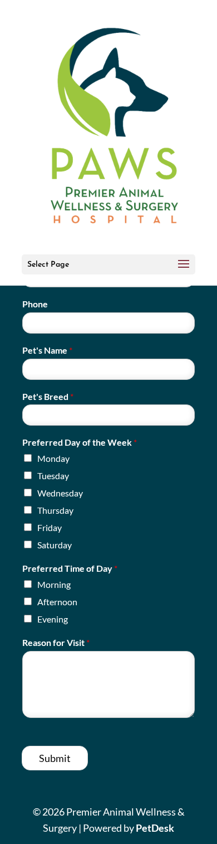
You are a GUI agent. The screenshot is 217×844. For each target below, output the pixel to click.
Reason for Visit (56, 642)
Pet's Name (47, 350)
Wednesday (60, 493)
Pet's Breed (47, 396)
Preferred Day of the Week (79, 442)
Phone (35, 303)
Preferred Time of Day (69, 568)
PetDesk (155, 828)
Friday (49, 527)
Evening (52, 619)
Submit (55, 758)
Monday (53, 458)
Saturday (54, 544)
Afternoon (57, 601)
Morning (54, 584)
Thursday (55, 510)
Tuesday (53, 475)
